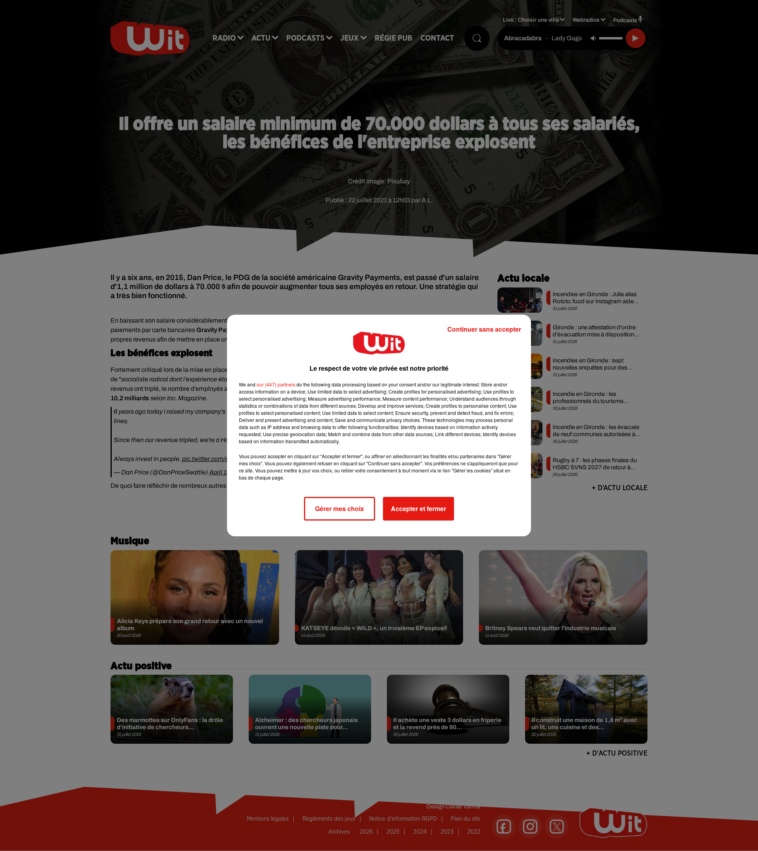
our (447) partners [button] (276, 384)
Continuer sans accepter (484, 329)
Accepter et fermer (418, 508)
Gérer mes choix (339, 508)
